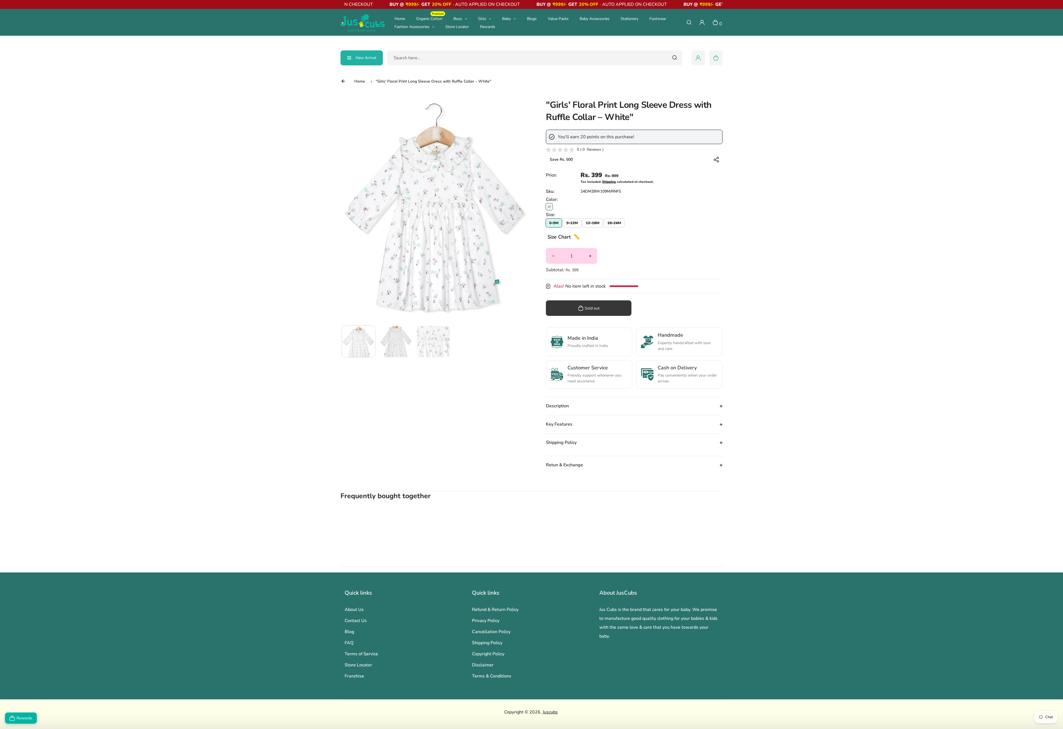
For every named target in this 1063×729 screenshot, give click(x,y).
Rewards (487, 26)
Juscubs (550, 712)
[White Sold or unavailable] (549, 206)
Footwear (657, 18)
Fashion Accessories (411, 26)
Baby (506, 18)
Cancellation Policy (491, 632)
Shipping (609, 182)
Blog (349, 632)
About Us (354, 610)
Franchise (354, 676)
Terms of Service (361, 654)
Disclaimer (483, 665)
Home (399, 18)
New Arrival (366, 57)
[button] (358, 342)
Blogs (532, 18)
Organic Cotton (430, 18)
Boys (457, 18)
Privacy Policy (485, 621)
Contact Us (356, 621)
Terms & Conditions (491, 676)
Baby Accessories (595, 18)
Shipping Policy (487, 643)
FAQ (349, 643)
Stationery (629, 18)
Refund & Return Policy (495, 610)
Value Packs (558, 18)
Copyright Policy (488, 654)
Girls (482, 18)
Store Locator (457, 26)
